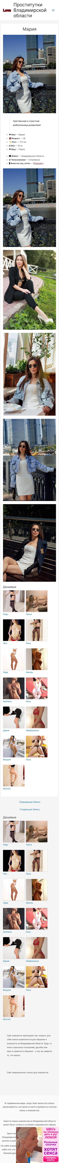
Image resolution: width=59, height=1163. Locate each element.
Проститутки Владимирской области (30, 10)
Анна (28, 701)
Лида (5, 672)
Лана (28, 643)
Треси (29, 614)
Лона (28, 759)
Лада (5, 614)
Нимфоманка (32, 730)
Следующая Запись (30, 809)
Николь (29, 672)
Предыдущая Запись (29, 802)
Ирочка (6, 788)
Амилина (7, 701)
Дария (6, 730)
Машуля (7, 759)
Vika (5, 643)
